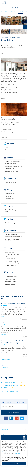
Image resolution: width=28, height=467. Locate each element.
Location (12, 12)
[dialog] (14, 450)
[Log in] (23, 2)
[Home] (5, 2)
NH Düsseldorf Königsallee (9, 385)
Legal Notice (4, 429)
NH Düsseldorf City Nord (8, 382)
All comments (5, 359)
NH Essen (4, 387)
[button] (1, 7)
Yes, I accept (14, 464)
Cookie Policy (5, 435)
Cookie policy (17, 453)
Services (20, 12)
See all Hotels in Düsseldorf (9, 391)
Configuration (6, 452)
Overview (4, 12)
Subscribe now (14, 412)
